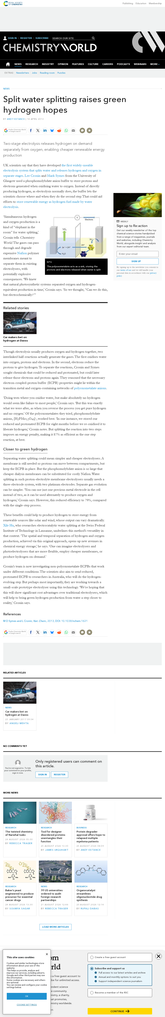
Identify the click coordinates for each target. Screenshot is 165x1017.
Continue (117, 1011)
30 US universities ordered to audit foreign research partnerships (52, 895)
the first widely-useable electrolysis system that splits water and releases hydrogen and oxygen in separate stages (52, 170)
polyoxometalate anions (90, 388)
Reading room (47, 73)
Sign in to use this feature (92, 123)
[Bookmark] (89, 130)
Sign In (12, 38)
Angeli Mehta (19, 723)
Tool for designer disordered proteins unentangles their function (53, 836)
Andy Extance (16, 119)
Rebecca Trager (21, 843)
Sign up (136, 261)
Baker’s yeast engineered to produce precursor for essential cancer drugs (19, 895)
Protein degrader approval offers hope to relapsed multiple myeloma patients (91, 836)
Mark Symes (55, 176)
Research (10, 827)
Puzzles (61, 73)
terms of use (125, 270)
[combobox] (72, 38)
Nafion (22, 253)
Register (26, 38)
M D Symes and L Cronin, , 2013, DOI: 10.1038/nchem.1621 (45, 621)
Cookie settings (27, 1005)
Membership (155, 3)
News (6, 89)
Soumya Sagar (20, 908)
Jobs (34, 73)
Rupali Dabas (90, 908)
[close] (107, 123)
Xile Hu (8, 525)
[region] (27, 981)
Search (93, 38)
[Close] (46, 954)
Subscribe (42, 38)
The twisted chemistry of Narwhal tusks (19, 833)
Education (141, 3)
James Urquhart (56, 850)
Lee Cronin (32, 176)
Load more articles (55, 927)
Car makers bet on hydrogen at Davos (15, 339)
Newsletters (22, 73)
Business (82, 827)
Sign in (42, 774)
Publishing (128, 3)
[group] (154, 64)
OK (26, 996)
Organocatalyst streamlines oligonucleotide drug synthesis (89, 895)
